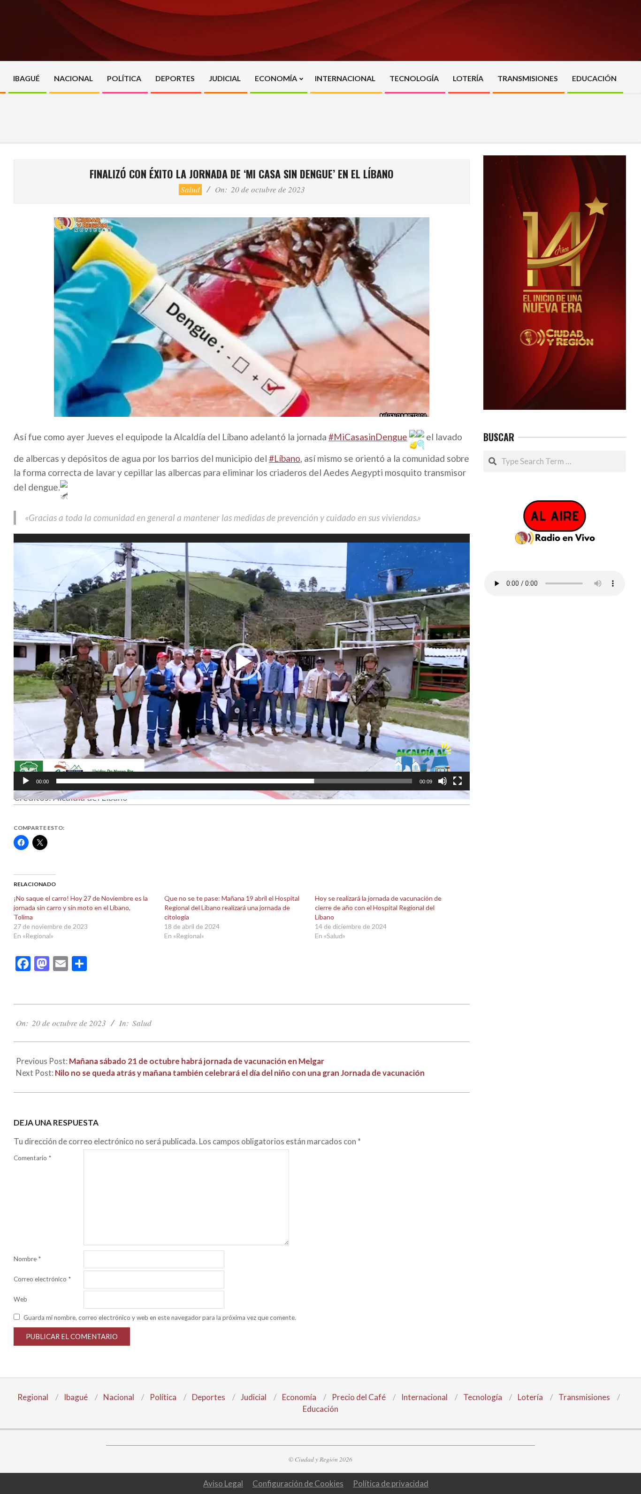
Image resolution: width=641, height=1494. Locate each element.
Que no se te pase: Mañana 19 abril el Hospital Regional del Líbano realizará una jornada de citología (231, 907)
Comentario (32, 1158)
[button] (241, 662)
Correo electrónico (42, 1279)
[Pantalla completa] (457, 781)
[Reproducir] (26, 781)
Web (20, 1299)
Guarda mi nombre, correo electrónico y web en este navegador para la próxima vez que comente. (159, 1317)
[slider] (234, 781)
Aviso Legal (223, 1483)
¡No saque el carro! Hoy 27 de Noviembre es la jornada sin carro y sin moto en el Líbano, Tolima (81, 907)
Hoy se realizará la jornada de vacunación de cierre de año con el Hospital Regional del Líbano (378, 907)
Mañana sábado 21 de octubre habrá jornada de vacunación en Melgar (196, 1061)
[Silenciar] (442, 781)
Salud (190, 189)
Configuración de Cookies (297, 1483)
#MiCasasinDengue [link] (367, 436)
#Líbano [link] (284, 458)
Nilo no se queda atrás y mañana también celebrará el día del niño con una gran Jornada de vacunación (240, 1073)
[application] (242, 662)
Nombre (27, 1259)
